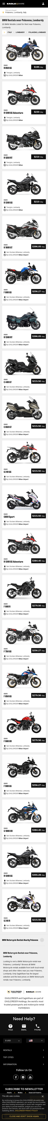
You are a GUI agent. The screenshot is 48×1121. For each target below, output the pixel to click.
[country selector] (35, 1040)
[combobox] (24, 11)
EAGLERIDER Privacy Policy (26, 1111)
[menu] (4, 4)
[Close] (42, 1096)
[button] (24, 940)
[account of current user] (43, 4)
